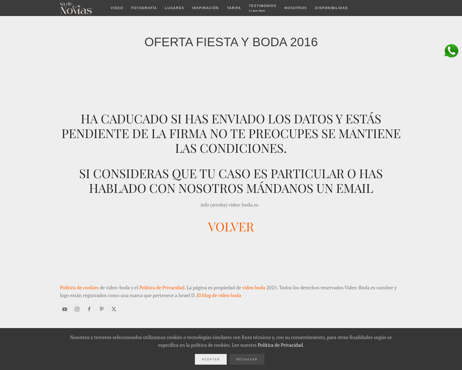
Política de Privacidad (161, 287)
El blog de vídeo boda (219, 295)
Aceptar (211, 359)
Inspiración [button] (205, 8)
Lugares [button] (174, 8)
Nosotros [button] (295, 8)
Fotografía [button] (144, 8)
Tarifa (234, 8)
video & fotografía (81, 8)
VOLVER (231, 226)
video (117, 8)
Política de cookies (79, 287)
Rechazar (246, 359)
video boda (253, 287)
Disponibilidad (331, 8)
